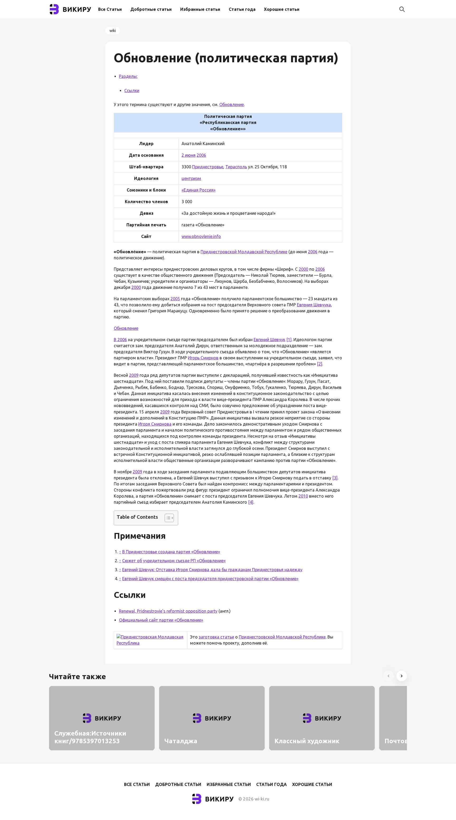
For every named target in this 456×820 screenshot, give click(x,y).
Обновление (231, 104)
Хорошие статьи (282, 9)
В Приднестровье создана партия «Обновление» (171, 551)
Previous (388, 676)
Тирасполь (236, 166)
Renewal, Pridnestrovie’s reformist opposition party (168, 611)
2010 (303, 496)
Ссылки (131, 90)
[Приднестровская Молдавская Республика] (151, 643)
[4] (250, 502)
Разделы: (128, 76)
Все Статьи (110, 9)
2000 (303, 269)
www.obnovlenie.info (201, 236)
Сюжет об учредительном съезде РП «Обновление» (174, 560)
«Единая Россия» (199, 190)
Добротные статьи (151, 9)
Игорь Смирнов (203, 357)
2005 (175, 298)
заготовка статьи (216, 637)
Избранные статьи (200, 9)
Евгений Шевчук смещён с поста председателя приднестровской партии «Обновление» (210, 578)
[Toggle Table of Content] (167, 517)
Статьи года (242, 9)
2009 (134, 375)
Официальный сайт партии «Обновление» (161, 620)
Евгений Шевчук (269, 339)
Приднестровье (207, 166)
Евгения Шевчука (314, 304)
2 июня (189, 155)
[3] (335, 477)
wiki (113, 30)
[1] (289, 339)
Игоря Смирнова (155, 424)
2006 (201, 155)
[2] (319, 363)
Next (401, 676)
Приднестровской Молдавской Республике (244, 251)
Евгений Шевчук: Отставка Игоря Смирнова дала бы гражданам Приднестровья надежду (212, 569)
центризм (191, 178)
